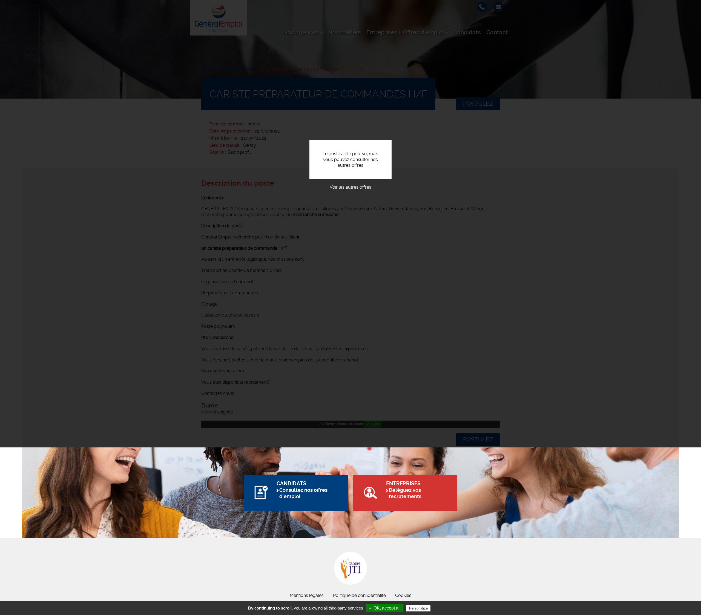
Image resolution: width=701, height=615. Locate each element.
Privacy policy (445, 608)
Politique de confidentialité (359, 595)
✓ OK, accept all (385, 608)
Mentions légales (307, 595)
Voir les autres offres (350, 187)
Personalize (418, 608)
